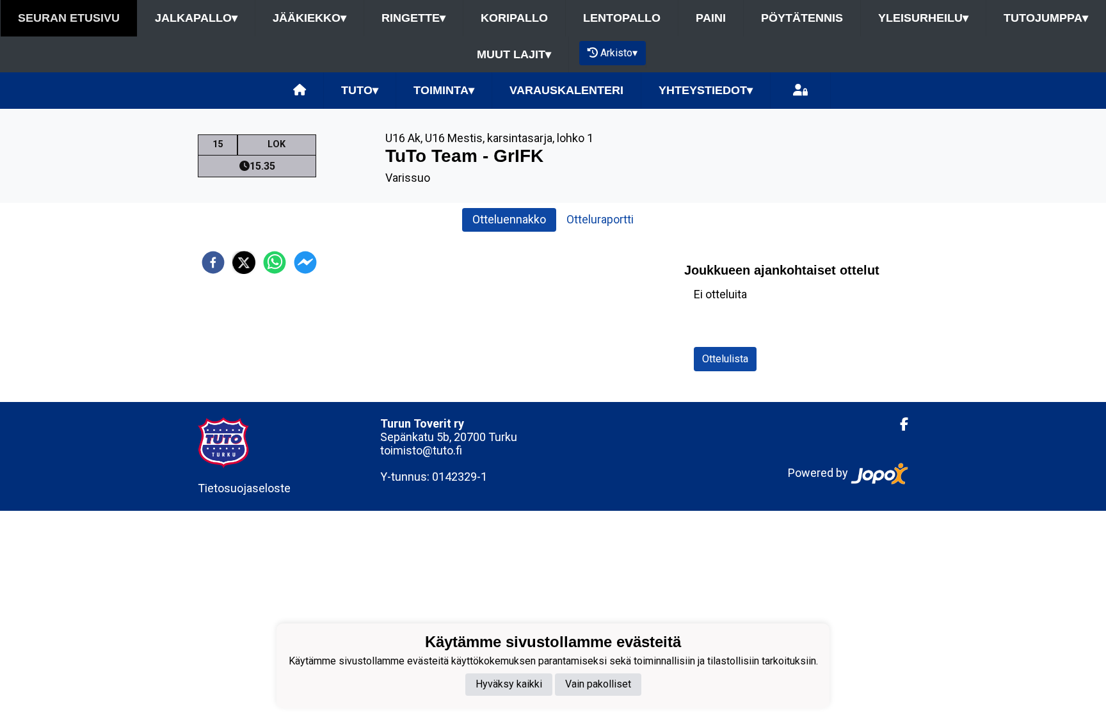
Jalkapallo (196, 18)
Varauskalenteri (566, 90)
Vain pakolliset (598, 684)
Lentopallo (622, 18)
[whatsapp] (274, 262)
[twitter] (243, 262)
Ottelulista (725, 359)
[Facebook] (899, 424)
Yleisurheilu (923, 18)
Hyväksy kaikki (509, 684)
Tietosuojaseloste (244, 488)
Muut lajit (514, 54)
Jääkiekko (309, 18)
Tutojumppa (1046, 18)
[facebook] (213, 262)
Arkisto (618, 53)
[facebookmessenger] (305, 262)
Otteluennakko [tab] (509, 219)
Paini (711, 18)
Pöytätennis (802, 18)
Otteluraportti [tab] (600, 219)
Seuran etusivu (69, 18)
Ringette (413, 18)
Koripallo (514, 18)
